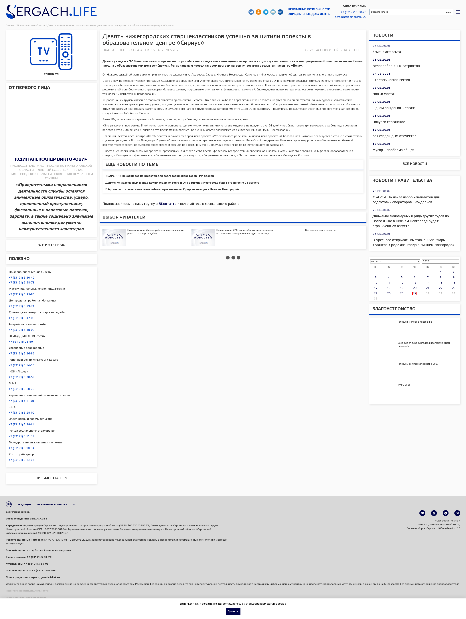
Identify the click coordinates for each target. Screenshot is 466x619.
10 (375, 283)
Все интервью (51, 245)
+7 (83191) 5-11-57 (21, 436)
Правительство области (125, 50)
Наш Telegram (265, 12)
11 (388, 283)
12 (402, 283)
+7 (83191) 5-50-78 (39, 557)
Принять (233, 611)
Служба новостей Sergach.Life (334, 50)
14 (427, 283)
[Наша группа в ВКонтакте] (422, 513)
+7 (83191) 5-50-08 (36, 564)
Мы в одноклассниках (258, 12)
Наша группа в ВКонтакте (251, 12)
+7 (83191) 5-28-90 (21, 413)
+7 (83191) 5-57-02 (44, 571)
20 (414, 288)
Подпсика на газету (280, 12)
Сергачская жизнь (51, 12)
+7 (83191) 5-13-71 (21, 460)
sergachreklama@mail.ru (350, 17)
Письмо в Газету (51, 478)
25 (389, 293)
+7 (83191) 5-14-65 (21, 365)
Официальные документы (309, 14)
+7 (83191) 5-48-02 (21, 330)
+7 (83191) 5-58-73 (21, 282)
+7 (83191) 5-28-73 (21, 389)
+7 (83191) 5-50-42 (21, 278)
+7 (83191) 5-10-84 (21, 448)
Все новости (414, 164)
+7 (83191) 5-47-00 (21, 318)
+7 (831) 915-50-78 (353, 12)
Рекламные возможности (309, 9)
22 (441, 288)
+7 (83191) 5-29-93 (21, 306)
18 (388, 288)
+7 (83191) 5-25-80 (21, 294)
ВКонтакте (168, 204)
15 (441, 283)
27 (414, 293)
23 (453, 288)
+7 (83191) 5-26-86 (22, 353)
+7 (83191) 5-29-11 (21, 424)
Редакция (24, 505)
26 (402, 293)
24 (376, 293)
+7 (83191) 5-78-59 (21, 377)
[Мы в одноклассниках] (434, 513)
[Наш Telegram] (446, 513)
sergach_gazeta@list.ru (273, 12)
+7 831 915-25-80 (21, 342)
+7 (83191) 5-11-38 (21, 401)
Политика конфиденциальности (27, 591)
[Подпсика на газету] (457, 513)
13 (414, 283)
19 (401, 288)
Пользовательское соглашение (26, 597)
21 (427, 288)
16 (453, 283)
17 (376, 288)
